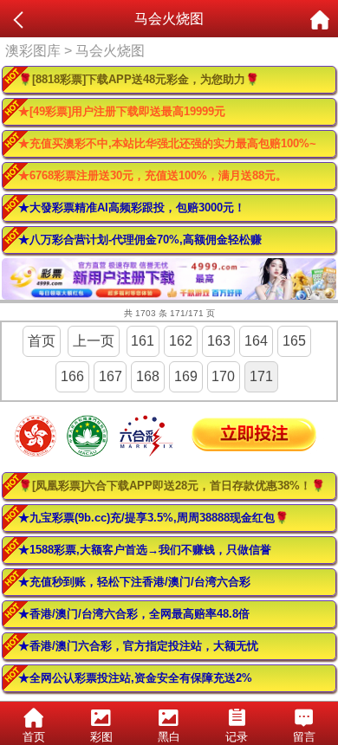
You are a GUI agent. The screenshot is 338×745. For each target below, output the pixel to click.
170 (223, 376)
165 (294, 341)
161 (142, 341)
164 (256, 341)
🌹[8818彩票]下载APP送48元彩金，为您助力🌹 (138, 79)
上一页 (93, 341)
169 (186, 376)
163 (219, 341)
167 (110, 376)
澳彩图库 (33, 50)
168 (147, 376)
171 (261, 376)
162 (180, 341)
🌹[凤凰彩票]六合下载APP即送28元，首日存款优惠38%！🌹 (171, 485)
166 (72, 376)
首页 (41, 341)
